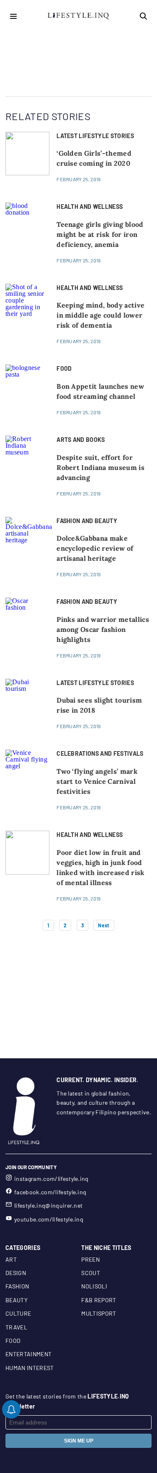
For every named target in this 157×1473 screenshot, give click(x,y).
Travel (16, 1327)
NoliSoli (94, 1286)
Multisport (98, 1313)
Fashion (17, 1286)
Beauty (16, 1300)
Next (103, 925)
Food (13, 1340)
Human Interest (29, 1367)
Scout (90, 1272)
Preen (90, 1259)
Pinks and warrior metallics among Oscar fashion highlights (103, 629)
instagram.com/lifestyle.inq (51, 1178)
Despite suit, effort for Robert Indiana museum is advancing (100, 467)
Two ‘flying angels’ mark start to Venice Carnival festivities (97, 781)
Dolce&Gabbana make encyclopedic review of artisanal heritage (95, 548)
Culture (18, 1313)
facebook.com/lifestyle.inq (50, 1192)
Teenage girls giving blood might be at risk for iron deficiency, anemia (100, 234)
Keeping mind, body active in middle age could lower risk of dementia (100, 315)
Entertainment (28, 1354)
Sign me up (78, 1441)
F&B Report (98, 1300)
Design (15, 1272)
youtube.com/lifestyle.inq (48, 1219)
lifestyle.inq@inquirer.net (48, 1205)
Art (11, 1259)
